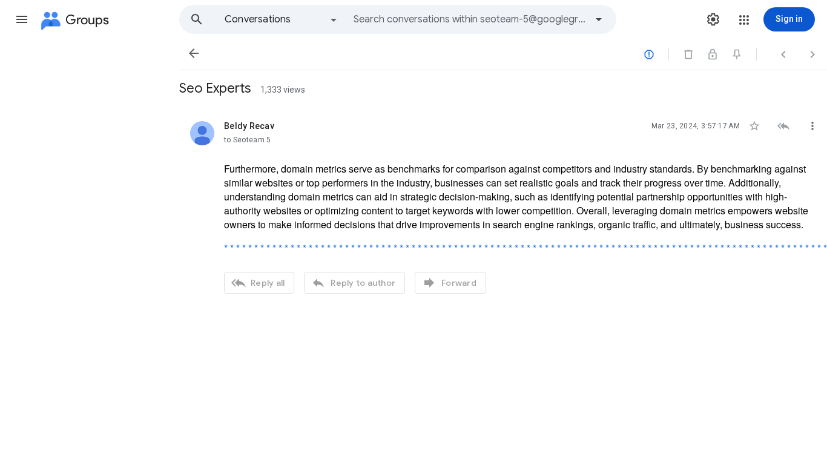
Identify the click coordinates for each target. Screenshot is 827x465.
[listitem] (503, 206)
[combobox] (470, 19)
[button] (21, 19)
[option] (281, 19)
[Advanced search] (599, 19)
